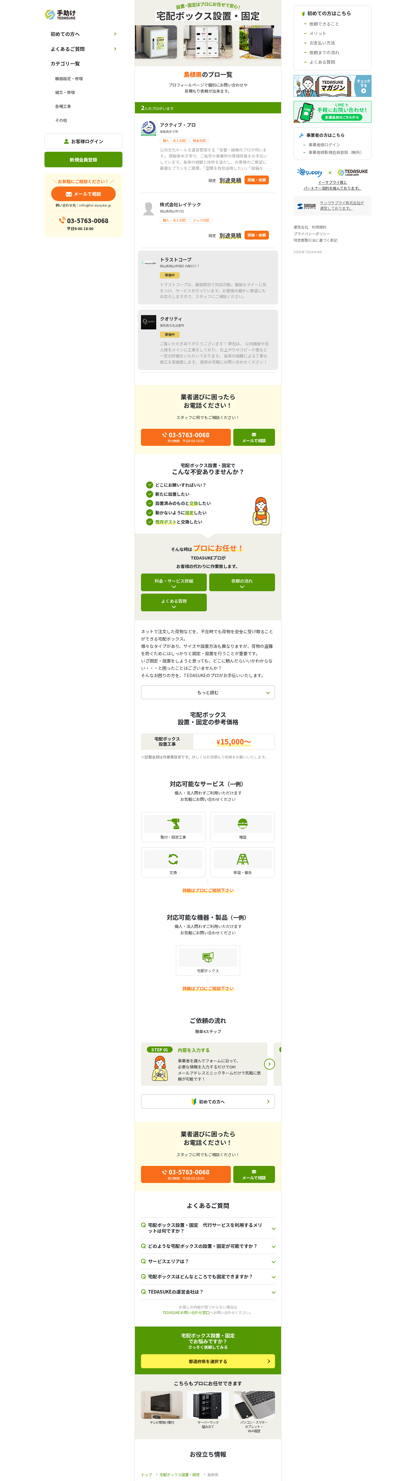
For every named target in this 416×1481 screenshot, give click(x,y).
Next (269, 1064)
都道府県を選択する (208, 1361)
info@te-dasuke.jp (95, 205)
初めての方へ (65, 33)
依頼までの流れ (324, 52)
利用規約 (319, 226)
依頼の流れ (242, 581)
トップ (146, 1474)
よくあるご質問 (68, 48)
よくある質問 (174, 601)
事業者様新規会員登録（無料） (336, 152)
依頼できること (324, 24)
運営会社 (301, 226)
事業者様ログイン (324, 144)
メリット (317, 33)
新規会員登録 (83, 159)
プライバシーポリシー (312, 233)
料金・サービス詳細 (174, 581)
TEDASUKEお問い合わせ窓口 (186, 1312)
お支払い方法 (322, 43)
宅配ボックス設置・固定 (180, 1474)
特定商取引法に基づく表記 (315, 240)
